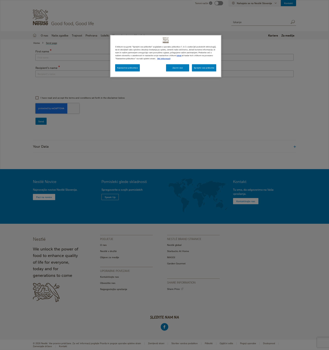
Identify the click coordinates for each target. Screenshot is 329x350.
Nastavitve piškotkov (127, 67)
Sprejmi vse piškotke (204, 67)
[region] (165, 56)
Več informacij (163, 58)
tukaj (179, 55)
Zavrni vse (178, 67)
